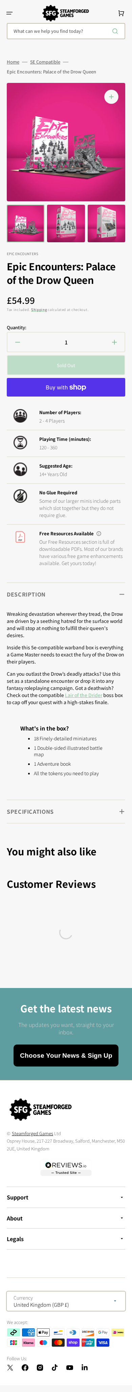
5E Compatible (45, 62)
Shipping (39, 309)
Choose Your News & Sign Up (66, 1055)
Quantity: (16, 327)
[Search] (116, 31)
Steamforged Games (32, 1133)
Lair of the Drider (83, 695)
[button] (9, 13)
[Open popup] (98, 533)
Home (13, 62)
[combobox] (66, 31)
